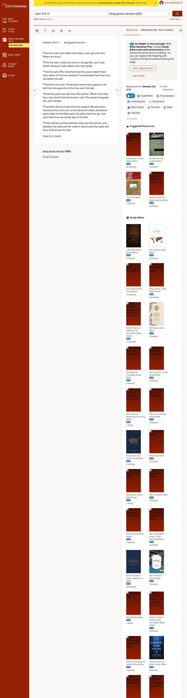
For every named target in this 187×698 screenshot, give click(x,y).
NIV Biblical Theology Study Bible (133, 375)
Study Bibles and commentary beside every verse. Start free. (95, 2)
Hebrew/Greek (149, 29)
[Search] (177, 13)
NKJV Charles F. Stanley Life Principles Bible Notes (157, 621)
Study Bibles (137, 217)
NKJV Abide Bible (134, 617)
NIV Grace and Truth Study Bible (134, 457)
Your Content (166, 29)
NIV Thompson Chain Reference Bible (134, 578)
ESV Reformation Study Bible (134, 290)
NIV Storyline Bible (158, 495)
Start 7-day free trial (143, 68)
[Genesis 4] (118, 90)
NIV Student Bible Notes (135, 535)
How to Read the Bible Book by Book (158, 199)
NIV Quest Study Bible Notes (134, 496)
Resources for (141, 88)
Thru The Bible (133, 197)
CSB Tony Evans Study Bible (133, 251)
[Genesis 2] (34, 90)
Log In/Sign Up (173, 2)
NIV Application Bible (157, 329)
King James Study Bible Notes (134, 159)
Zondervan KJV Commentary (156, 159)
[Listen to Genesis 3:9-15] (69, 30)
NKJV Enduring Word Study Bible (157, 663)
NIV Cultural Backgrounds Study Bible (135, 417)
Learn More (138, 75)
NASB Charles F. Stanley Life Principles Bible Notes (134, 332)
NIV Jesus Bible (156, 456)
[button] (170, 3)
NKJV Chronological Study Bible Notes (135, 663)
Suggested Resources (142, 126)
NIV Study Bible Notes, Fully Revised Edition (157, 536)
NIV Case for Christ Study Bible (158, 373)
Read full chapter (52, 136)
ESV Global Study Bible (157, 251)
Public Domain (51, 156)
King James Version (54, 151)
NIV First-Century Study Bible (157, 415)
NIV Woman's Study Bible (155, 577)
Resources (132, 29)
